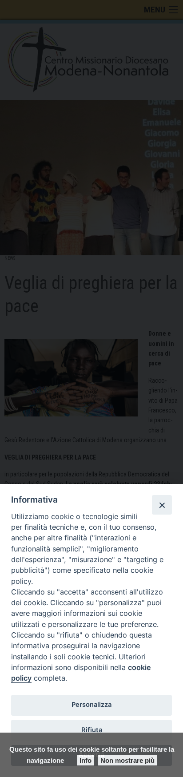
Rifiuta (91, 730)
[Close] (161, 505)
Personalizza (91, 705)
